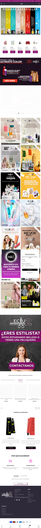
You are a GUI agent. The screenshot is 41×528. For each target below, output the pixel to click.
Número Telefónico (26, 263)
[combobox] (23, 266)
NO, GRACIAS (29, 272)
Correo (23, 259)
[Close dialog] (38, 250)
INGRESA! (30, 269)
